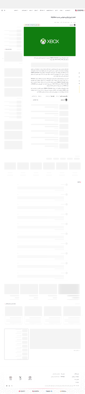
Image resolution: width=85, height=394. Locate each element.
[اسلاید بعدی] (3, 58)
